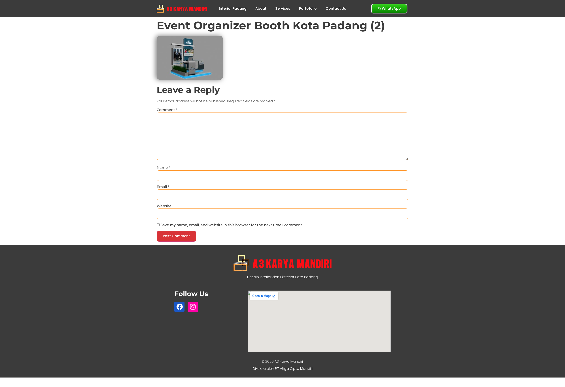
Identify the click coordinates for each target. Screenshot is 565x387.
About (260, 8)
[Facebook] (179, 307)
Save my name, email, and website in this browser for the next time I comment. (231, 225)
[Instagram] (193, 307)
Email (163, 187)
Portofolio (308, 8)
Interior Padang (233, 8)
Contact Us (336, 8)
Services (282, 8)
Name (163, 167)
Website (164, 206)
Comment (167, 110)
